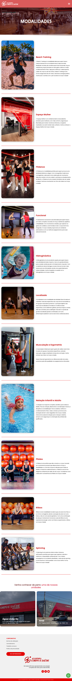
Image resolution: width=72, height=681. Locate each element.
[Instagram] (42, 671)
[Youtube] (48, 671)
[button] (69, 3)
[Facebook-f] (45, 671)
